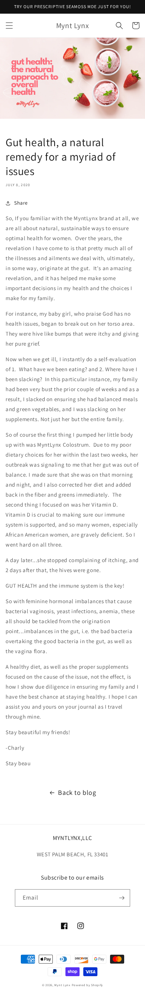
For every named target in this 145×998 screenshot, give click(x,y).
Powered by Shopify (87, 985)
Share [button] (21, 202)
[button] (9, 25)
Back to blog (77, 792)
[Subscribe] (121, 898)
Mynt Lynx (62, 985)
